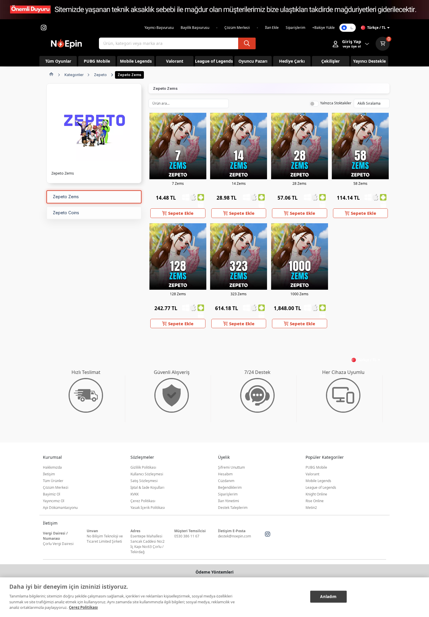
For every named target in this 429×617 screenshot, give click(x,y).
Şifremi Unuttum (231, 467)
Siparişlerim (228, 494)
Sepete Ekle (180, 213)
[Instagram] (267, 534)
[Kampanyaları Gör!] (214, 9)
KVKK (134, 494)
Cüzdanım (226, 480)
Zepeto (100, 75)
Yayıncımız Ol (53, 500)
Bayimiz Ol (51, 494)
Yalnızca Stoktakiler (335, 103)
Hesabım (225, 474)
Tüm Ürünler (53, 480)
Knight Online (316, 494)
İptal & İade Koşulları (147, 487)
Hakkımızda (52, 467)
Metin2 (311, 507)
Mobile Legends (318, 480)
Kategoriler (73, 75)
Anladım (328, 596)
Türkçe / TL (376, 27)
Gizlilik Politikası (143, 467)
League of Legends (321, 487)
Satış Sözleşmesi (144, 480)
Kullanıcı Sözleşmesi (146, 474)
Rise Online (315, 500)
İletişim (49, 474)
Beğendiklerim (230, 487)
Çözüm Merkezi (55, 487)
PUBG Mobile (316, 467)
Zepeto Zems (129, 75)
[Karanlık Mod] (347, 28)
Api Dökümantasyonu (60, 507)
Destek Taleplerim (232, 507)
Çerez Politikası (142, 500)
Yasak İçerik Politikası (147, 507)
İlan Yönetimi (228, 500)
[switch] (314, 104)
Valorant (312, 474)
